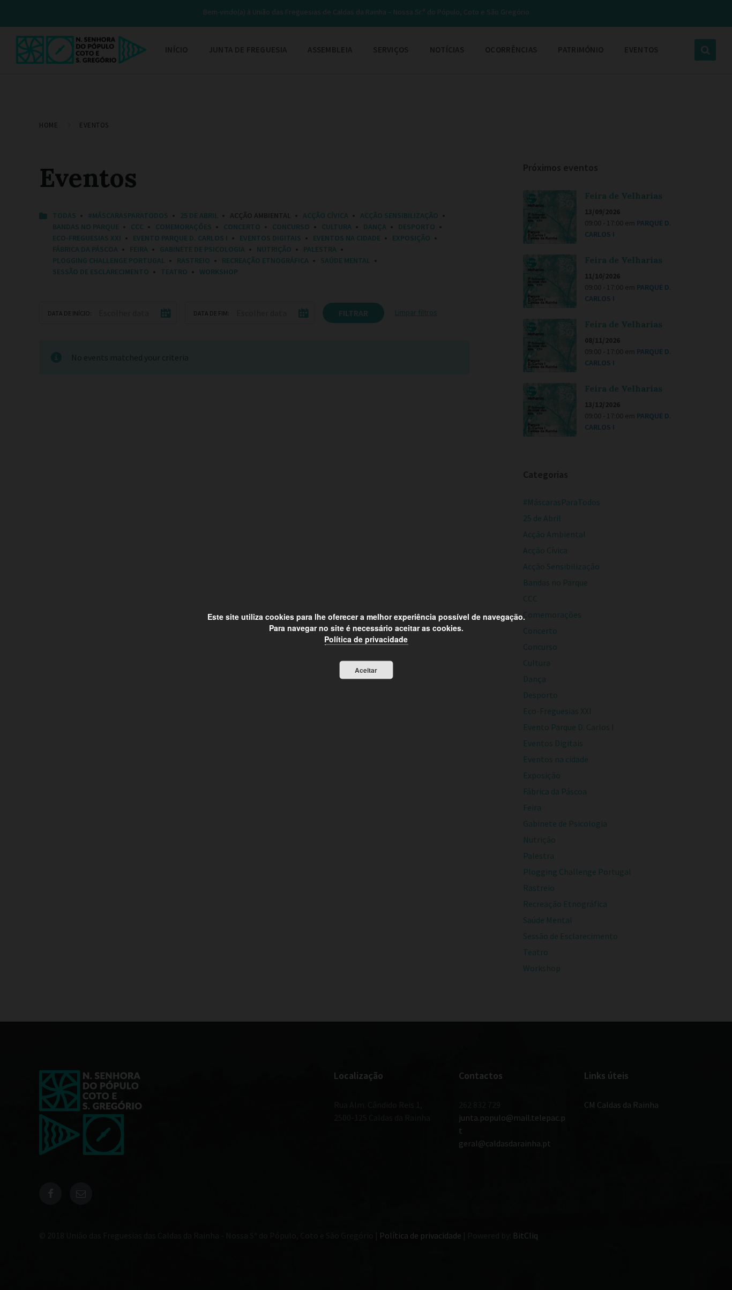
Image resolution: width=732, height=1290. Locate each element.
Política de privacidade (366, 639)
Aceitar (366, 670)
